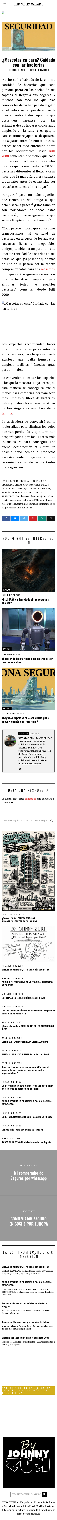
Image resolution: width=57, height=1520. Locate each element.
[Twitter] (24, 518)
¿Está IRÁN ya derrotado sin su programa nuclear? (26, 601)
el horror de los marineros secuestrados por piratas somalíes (27, 660)
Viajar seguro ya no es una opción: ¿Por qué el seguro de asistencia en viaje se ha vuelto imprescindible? (25, 1070)
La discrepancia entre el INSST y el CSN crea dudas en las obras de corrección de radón (27, 1087)
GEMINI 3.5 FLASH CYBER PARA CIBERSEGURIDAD (25, 1041)
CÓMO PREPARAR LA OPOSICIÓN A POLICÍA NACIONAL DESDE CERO (27, 1102)
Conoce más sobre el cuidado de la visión (22, 1129)
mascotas (48, 269)
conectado (30, 798)
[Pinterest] (33, 518)
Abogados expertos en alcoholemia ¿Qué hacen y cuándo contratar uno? (25, 719)
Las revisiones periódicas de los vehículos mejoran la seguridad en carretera (28, 1012)
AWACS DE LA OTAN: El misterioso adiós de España (26, 1142)
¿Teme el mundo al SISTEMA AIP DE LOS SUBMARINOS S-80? (28, 1027)
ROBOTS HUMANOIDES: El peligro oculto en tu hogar (28, 1116)
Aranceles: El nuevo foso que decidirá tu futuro (25, 1322)
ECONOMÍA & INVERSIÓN (39, 70)
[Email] (51, 518)
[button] (51, 820)
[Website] (20, 769)
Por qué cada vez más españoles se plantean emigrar (24, 1305)
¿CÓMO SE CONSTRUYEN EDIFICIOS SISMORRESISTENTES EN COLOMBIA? (19, 920)
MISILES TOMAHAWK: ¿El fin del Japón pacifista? (25, 969)
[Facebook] (6, 518)
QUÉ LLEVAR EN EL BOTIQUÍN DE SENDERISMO (23, 997)
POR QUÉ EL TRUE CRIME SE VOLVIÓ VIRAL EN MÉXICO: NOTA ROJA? (27, 983)
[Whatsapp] (42, 518)
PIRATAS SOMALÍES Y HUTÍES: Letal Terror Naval (25, 1054)
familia (7, 413)
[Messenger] (15, 518)
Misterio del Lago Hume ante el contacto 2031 (25, 1337)
